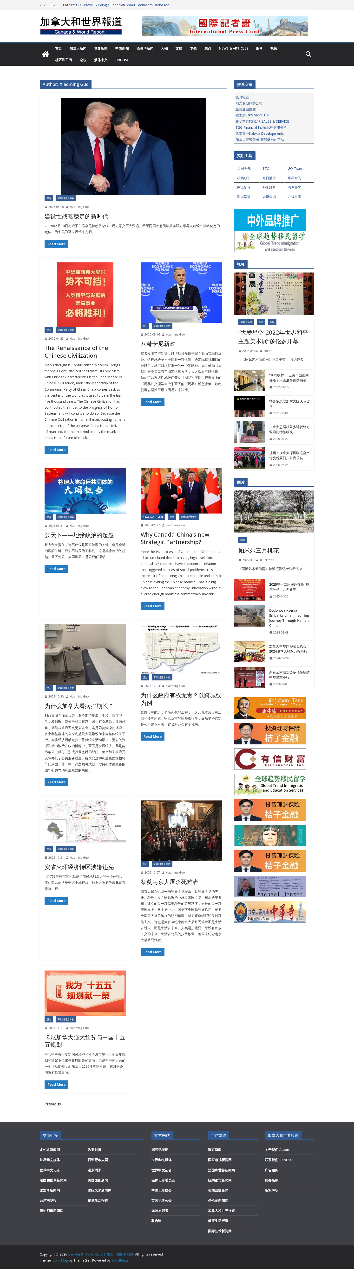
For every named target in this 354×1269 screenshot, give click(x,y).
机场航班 (244, 178)
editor (267, 351)
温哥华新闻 (145, 48)
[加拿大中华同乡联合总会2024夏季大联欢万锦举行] (249, 652)
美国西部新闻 (98, 1180)
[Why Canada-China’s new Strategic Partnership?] (181, 490)
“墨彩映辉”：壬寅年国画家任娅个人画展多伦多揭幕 (289, 377)
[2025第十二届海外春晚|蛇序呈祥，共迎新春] (249, 590)
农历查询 (269, 196)
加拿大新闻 (78, 48)
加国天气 (244, 168)
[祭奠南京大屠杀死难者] (181, 830)
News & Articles (233, 48)
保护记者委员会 (163, 1180)
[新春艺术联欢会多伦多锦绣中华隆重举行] (249, 678)
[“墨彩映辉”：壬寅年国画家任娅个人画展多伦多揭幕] (249, 381)
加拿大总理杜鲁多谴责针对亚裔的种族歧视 (289, 429)
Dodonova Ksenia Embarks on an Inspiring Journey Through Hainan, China (289, 618)
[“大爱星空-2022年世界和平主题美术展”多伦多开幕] (274, 294)
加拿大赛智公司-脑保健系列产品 (260, 139)
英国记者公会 (161, 1200)
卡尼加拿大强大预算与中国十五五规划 (85, 1040)
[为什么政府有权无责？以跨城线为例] (181, 649)
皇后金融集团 (246, 109)
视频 (273, 48)
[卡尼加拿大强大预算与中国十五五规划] (85, 993)
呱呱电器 (242, 97)
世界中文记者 (50, 1170)
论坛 (83, 59)
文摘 (179, 48)
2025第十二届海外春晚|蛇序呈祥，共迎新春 (289, 587)
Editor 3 (268, 560)
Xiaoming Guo (79, 207)
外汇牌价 (269, 187)
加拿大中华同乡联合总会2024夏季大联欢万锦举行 (288, 649)
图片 (259, 48)
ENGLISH (122, 59)
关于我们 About (277, 1149)
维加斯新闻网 (50, 1190)
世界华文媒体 (50, 1159)
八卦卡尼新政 (158, 344)
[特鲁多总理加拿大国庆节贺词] (249, 407)
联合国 (156, 1220)
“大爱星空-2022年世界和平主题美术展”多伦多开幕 (273, 336)
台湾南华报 (48, 1200)
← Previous (50, 1104)
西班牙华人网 (98, 1159)
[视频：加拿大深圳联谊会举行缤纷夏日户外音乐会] (249, 458)
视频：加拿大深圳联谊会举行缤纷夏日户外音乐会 (289, 455)
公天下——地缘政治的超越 (79, 535)
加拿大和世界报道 (221, 1210)
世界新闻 (101, 48)
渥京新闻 (215, 1149)
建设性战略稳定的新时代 (76, 216)
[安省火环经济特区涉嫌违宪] (85, 823)
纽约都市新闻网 (51, 1210)
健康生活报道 (98, 1200)
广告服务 (271, 1170)
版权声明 (271, 1190)
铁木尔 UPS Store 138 (252, 115)
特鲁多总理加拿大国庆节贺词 (289, 403)
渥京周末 (94, 1170)
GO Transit (296, 168)
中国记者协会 (161, 1190)
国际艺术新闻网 (99, 1190)
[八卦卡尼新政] (181, 292)
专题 (193, 48)
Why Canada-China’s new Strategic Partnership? (175, 538)
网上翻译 (244, 187)
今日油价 (269, 178)
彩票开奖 (294, 187)
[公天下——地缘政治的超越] (85, 491)
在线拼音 (294, 196)
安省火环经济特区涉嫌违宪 (79, 867)
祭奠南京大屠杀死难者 (169, 882)
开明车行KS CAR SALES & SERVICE (262, 121)
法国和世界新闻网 (53, 1180)
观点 (207, 48)
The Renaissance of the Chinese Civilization (76, 351)
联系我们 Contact (279, 1159)
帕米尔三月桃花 (258, 550)
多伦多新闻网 (50, 1149)
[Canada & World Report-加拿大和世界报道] (45, 54)
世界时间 (294, 178)
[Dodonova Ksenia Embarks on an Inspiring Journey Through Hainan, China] (249, 621)
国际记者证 (159, 1149)
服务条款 (271, 1180)
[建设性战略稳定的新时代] (133, 146)
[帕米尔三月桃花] (274, 511)
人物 (164, 48)
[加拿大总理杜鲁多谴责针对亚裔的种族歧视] (249, 432)
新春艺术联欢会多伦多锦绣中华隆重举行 (289, 674)
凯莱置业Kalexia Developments (260, 133)
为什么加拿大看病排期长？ (79, 706)
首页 (58, 48)
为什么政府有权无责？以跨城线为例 (181, 698)
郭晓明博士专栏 (66, 198)
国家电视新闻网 (220, 1159)
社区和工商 (63, 59)
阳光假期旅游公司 (249, 103)
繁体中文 (101, 59)
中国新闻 (122, 48)
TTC (265, 168)
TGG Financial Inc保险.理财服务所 (261, 127)
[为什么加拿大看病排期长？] (85, 654)
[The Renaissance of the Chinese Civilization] (85, 294)
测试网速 (244, 196)
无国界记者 (159, 1210)
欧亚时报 (94, 1149)
